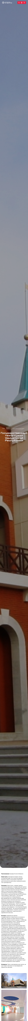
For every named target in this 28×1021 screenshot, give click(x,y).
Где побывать (9, 428)
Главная (3, 428)
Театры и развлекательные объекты (18, 428)
